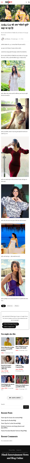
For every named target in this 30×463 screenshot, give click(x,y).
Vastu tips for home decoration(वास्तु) (11, 417)
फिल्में (9, 20)
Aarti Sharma (7, 39)
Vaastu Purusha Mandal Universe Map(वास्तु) (14, 430)
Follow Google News (9, 326)
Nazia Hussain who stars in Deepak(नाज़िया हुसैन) (7, 379)
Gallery (4, 20)
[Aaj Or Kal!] (8, 2)
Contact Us (18, 450)
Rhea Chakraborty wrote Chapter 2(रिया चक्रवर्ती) (22, 341)
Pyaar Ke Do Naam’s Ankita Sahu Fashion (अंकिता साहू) (7, 359)
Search (3, 404)
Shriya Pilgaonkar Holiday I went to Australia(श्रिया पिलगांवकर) (7, 341)
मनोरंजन (6, 388)
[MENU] (2, 2)
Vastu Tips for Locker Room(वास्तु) (11, 423)
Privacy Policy (12, 450)
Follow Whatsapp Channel (10, 324)
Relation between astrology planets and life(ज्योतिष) (12, 427)
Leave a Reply (16, 397)
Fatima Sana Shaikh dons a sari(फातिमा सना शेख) (22, 379)
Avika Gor (9, 305)
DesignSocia (25, 452)
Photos (16, 305)
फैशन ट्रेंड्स (6, 371)
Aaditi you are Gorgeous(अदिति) (22, 359)
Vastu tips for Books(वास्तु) (8, 420)
